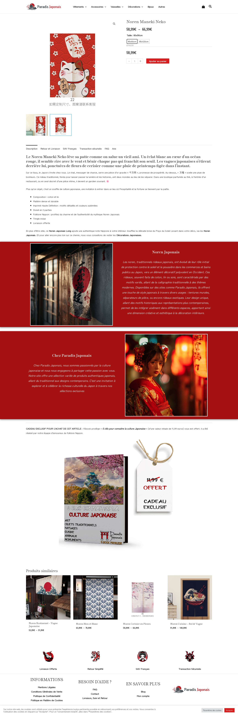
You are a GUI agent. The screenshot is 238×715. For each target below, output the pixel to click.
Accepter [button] (229, 710)
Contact (95, 693)
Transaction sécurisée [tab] (91, 148)
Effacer (130, 45)
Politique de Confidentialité (46, 696)
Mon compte (143, 696)
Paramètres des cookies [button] (212, 710)
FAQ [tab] (107, 148)
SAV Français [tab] (70, 148)
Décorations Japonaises (129, 235)
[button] (85, 6)
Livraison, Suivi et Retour (95, 698)
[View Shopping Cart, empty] (203, 7)
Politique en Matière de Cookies (47, 700)
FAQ (95, 689)
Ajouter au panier (158, 61)
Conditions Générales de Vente (46, 691)
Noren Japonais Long (60, 230)
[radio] (132, 41)
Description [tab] (31, 148)
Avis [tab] (114, 148)
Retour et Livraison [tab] (50, 148)
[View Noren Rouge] (37, 125)
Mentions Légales (47, 687)
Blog (143, 691)
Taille (129, 35)
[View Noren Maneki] (61, 125)
